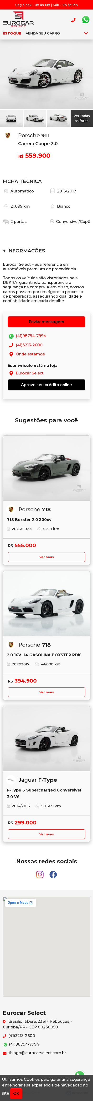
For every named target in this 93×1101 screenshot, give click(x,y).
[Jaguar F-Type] (46, 738)
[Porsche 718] (46, 468)
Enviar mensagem (46, 321)
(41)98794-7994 (30, 336)
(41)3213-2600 (28, 345)
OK (16, 1093)
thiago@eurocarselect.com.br (37, 1053)
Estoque (12, 33)
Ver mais (46, 557)
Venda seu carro (43, 33)
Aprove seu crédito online (46, 385)
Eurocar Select (18, 19)
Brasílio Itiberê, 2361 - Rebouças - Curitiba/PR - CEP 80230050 (37, 1024)
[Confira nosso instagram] (40, 872)
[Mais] (86, 33)
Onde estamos (30, 354)
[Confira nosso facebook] (53, 872)
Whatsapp (85, 20)
